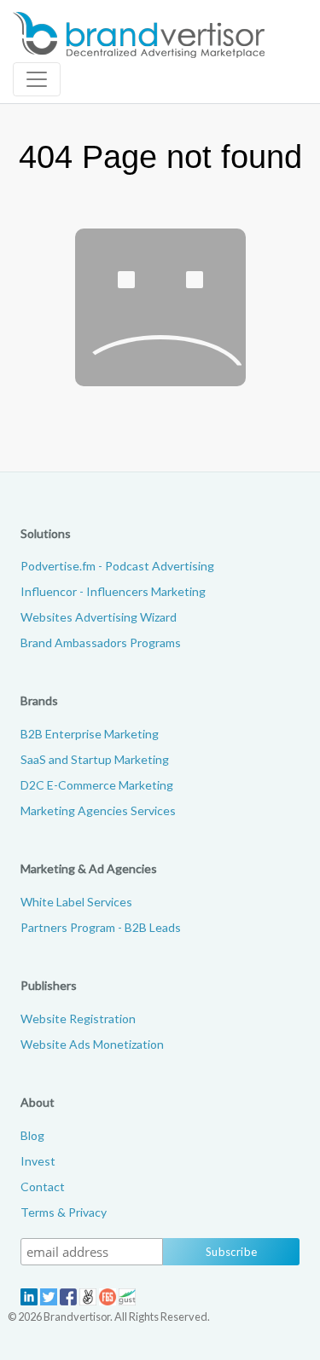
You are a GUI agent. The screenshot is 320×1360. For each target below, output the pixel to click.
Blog (32, 1135)
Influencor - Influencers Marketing (113, 591)
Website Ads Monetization (92, 1044)
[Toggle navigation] (37, 79)
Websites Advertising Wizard (98, 617)
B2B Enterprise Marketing (89, 733)
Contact (42, 1186)
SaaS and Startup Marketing (94, 759)
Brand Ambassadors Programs (100, 642)
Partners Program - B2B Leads (100, 927)
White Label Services (76, 901)
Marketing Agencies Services (98, 810)
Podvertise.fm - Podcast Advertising (117, 565)
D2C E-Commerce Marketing (96, 785)
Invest (37, 1161)
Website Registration (78, 1018)
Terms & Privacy (63, 1212)
